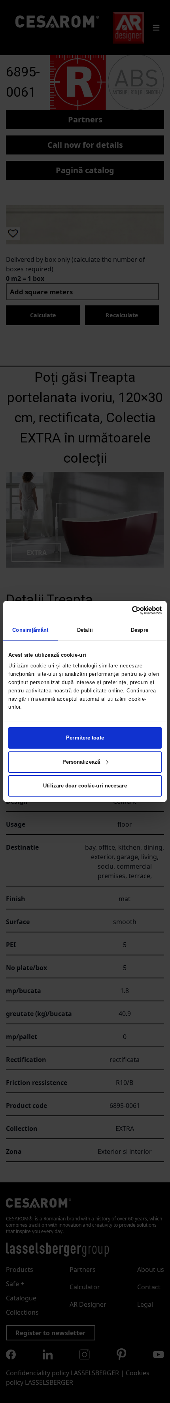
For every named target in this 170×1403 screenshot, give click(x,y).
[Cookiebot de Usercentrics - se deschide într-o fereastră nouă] (127, 610)
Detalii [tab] (85, 630)
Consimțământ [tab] (30, 630)
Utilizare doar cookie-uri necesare (85, 786)
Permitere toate (85, 738)
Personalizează (81, 762)
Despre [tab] (139, 630)
